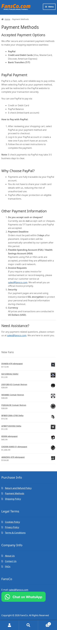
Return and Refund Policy (18, 488)
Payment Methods (14, 493)
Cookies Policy (12, 521)
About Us (10, 555)
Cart (44, 623)
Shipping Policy (13, 498)
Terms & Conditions (15, 532)
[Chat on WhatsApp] (28, 597)
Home (7, 19)
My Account (9, 625)
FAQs (7, 566)
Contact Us (10, 561)
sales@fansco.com (17, 282)
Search (28, 625)
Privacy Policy (12, 527)
